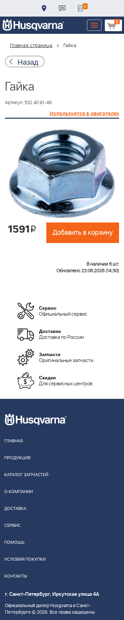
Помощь (14, 542)
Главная (13, 441)
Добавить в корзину (83, 233)
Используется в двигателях (84, 114)
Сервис (12, 526)
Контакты (62, 8)
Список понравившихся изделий (80, 8)
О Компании (18, 492)
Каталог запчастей (26, 475)
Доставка (44, 8)
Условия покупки (25, 559)
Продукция (17, 458)
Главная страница (31, 45)
